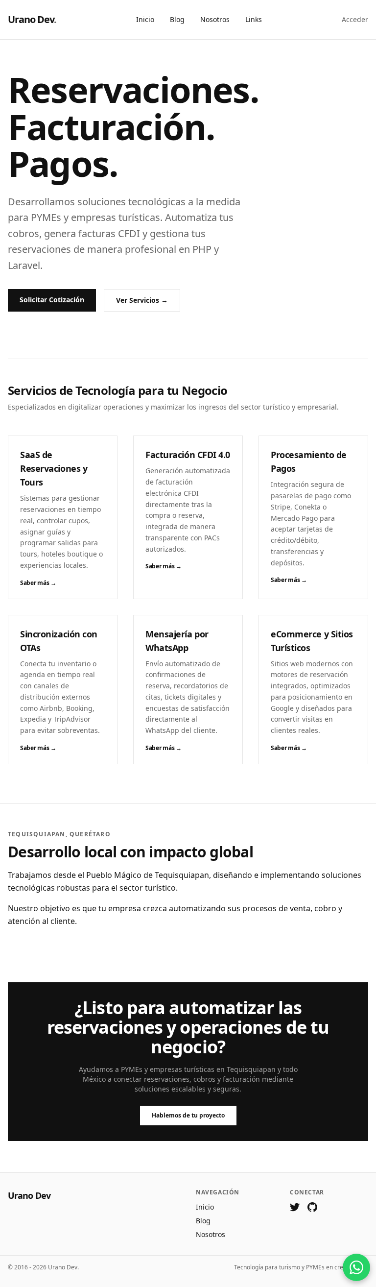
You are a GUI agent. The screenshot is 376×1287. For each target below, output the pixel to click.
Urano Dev (32, 19)
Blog (177, 19)
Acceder (355, 19)
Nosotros (215, 19)
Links (253, 19)
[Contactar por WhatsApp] (356, 1267)
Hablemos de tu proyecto (188, 1115)
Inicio (145, 19)
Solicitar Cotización (52, 299)
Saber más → (38, 583)
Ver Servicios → (142, 300)
